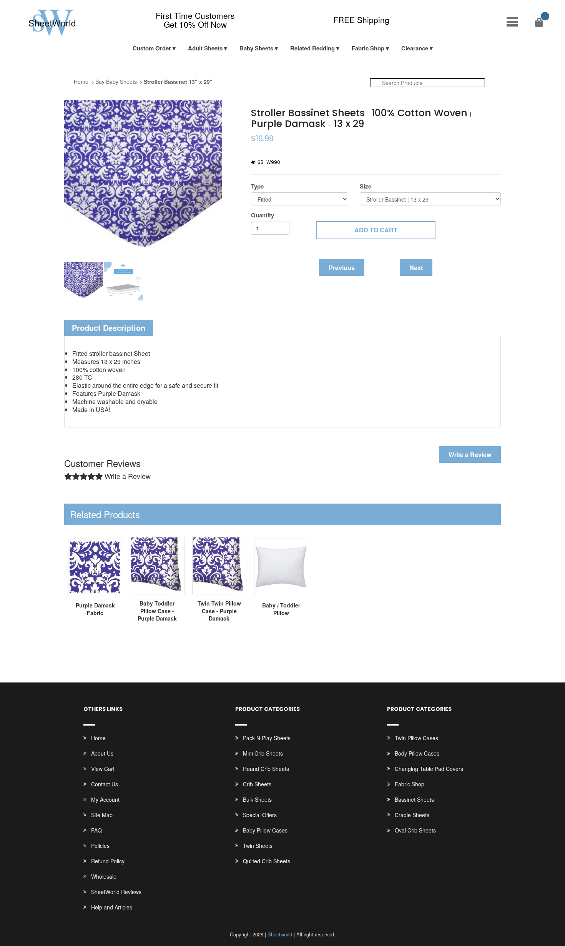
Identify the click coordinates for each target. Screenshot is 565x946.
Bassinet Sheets (414, 799)
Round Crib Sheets (266, 768)
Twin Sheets (258, 845)
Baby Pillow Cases (265, 830)
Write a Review (470, 454)
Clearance (414, 48)
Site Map (102, 815)
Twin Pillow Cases (416, 738)
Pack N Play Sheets (267, 738)
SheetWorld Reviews (116, 892)
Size (365, 186)
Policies (100, 845)
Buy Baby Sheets (116, 81)
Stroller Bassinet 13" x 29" (178, 81)
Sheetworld (280, 934)
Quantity (262, 215)
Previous (342, 267)
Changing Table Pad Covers (429, 768)
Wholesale (103, 876)
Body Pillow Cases (417, 753)
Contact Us (104, 784)
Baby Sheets (256, 48)
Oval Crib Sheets (415, 830)
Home (81, 81)
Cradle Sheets (412, 815)
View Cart (103, 768)
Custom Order (152, 48)
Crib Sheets (257, 784)
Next (416, 267)
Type (257, 186)
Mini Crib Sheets (263, 753)
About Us (102, 753)
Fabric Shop (368, 48)
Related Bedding (312, 48)
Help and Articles (111, 907)
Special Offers (260, 815)
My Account (105, 799)
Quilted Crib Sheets (266, 861)
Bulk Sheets (257, 799)
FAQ (96, 830)
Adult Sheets (205, 48)
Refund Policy (108, 861)
